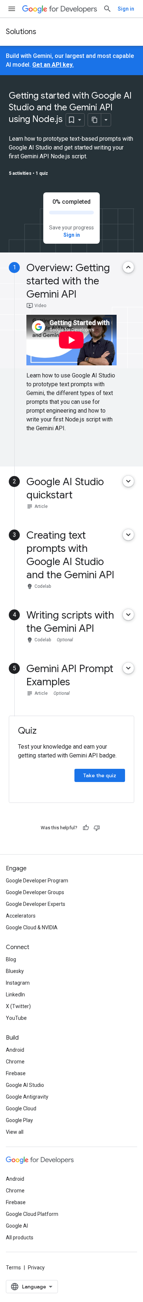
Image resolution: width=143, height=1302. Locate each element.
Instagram (18, 983)
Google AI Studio (25, 1085)
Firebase (16, 1073)
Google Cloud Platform (32, 1214)
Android (15, 1050)
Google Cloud (21, 1108)
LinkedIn (15, 994)
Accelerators (21, 916)
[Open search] (107, 8)
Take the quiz (99, 775)
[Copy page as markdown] (94, 120)
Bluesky (15, 971)
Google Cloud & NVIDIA (32, 927)
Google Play (19, 1120)
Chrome (15, 1062)
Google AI (17, 1226)
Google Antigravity (27, 1097)
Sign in (126, 9)
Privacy (36, 1267)
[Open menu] (11, 9)
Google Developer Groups (35, 892)
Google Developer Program (37, 881)
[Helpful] (85, 827)
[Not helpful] (96, 827)
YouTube (16, 1018)
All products (19, 1237)
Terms (13, 1267)
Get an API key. (53, 64)
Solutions (21, 31)
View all (14, 1132)
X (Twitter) (18, 1006)
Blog (11, 959)
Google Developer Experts (35, 904)
